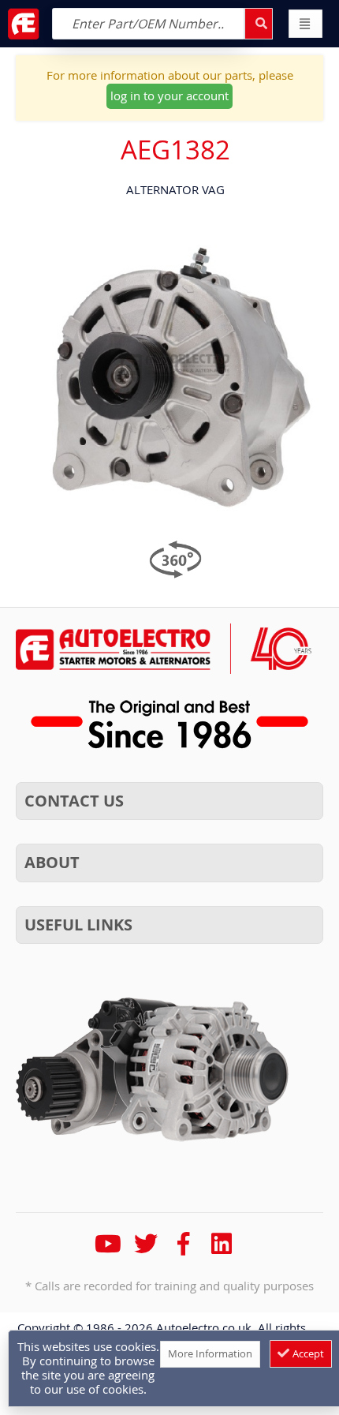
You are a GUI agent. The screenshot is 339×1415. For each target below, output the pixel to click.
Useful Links (78, 924)
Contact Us (74, 800)
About (52, 862)
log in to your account (169, 95)
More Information (210, 1353)
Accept (307, 1353)
